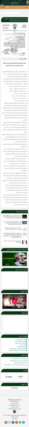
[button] (25, 35)
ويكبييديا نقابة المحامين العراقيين (17, 331)
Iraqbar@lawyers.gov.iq (14, 386)
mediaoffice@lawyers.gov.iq (14, 390)
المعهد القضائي (21, 328)
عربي (7, 7)
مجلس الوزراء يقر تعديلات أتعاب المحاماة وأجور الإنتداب (13, 222)
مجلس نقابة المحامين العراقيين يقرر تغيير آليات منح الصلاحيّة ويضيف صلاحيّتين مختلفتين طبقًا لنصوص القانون (13, 204)
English (3, 7)
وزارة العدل (23, 326)
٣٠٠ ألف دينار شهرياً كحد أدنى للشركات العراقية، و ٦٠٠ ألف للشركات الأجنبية (13, 210)
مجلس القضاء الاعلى (20, 322)
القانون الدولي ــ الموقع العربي (18, 330)
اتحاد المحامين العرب (20, 321)
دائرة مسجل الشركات (20, 324)
